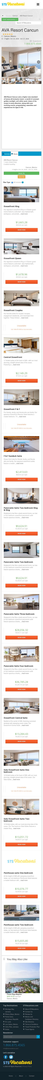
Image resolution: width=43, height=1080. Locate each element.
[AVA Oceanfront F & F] (21, 397)
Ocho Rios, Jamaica (11, 1027)
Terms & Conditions (31, 1024)
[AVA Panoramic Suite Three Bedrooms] (21, 602)
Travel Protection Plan (32, 1027)
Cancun (15, 16)
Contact (31, 1076)
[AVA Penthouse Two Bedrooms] (21, 913)
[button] (10, 19)
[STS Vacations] (17, 1062)
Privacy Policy (27, 1066)
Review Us (28, 1014)
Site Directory (29, 1022)
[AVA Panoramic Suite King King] (21, 496)
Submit (38, 1036)
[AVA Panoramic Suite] (21, 550)
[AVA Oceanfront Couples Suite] (21, 298)
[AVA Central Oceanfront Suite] (21, 706)
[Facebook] (6, 1057)
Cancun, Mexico (10, 36)
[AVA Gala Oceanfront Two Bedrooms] (21, 807)
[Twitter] (11, 1057)
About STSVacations (32, 1009)
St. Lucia (8, 1022)
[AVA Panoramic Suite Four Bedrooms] (21, 654)
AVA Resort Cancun (26, 16)
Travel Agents (29, 1029)
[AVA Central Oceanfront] (21, 345)
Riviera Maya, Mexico (12, 1014)
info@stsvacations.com (10, 1048)
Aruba (7, 1029)
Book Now (21, 230)
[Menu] (13, 3)
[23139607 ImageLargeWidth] (21, 246)
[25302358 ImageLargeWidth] (21, 194)
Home (11, 1076)
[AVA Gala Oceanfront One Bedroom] (21, 758)
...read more (24, 214)
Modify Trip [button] (21, 173)
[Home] (3, 15)
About (21, 1076)
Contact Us (28, 1012)
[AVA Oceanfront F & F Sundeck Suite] (21, 444)
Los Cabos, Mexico (11, 1024)
